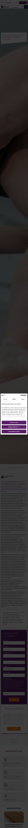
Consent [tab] (5, 399)
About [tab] (22, 399)
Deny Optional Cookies (14, 431)
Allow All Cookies (14, 422)
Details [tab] (14, 399)
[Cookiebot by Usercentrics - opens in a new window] (20, 395)
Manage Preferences (13, 427)
